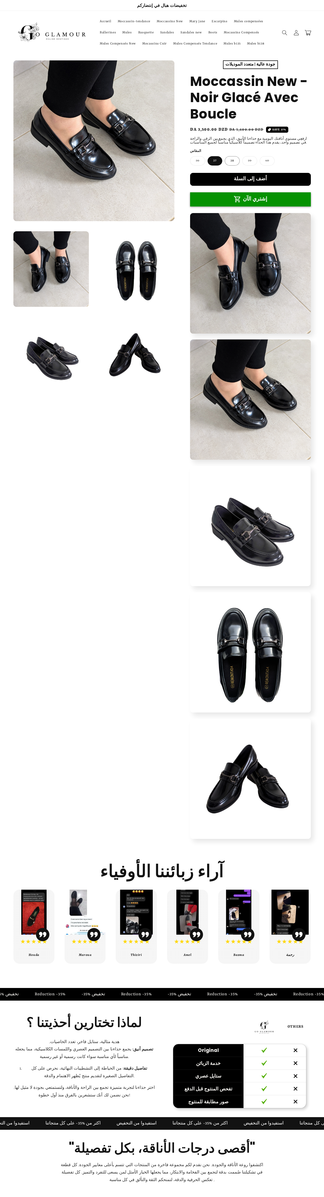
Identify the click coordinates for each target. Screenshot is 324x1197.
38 (232, 161)
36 (200, 162)
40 (270, 162)
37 (215, 161)
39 (252, 162)
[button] (285, 32)
